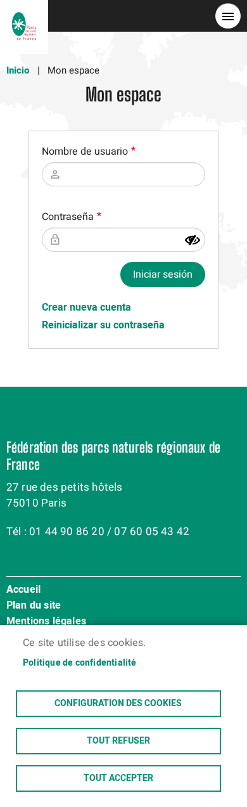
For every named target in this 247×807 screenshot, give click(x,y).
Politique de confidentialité (80, 663)
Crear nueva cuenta (86, 307)
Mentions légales (46, 622)
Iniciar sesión (163, 274)
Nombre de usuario (85, 151)
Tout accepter (118, 778)
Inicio (17, 70)
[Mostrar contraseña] (192, 240)
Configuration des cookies (118, 703)
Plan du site (33, 606)
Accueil (23, 590)
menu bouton (228, 16)
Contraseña (68, 216)
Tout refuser (118, 741)
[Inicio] (24, 16)
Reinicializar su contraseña (103, 325)
